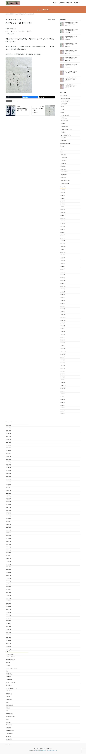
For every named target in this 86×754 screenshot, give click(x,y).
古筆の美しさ (64, 160)
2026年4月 (62, 201)
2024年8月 (62, 257)
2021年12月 (63, 348)
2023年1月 (62, 311)
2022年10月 (63, 320)
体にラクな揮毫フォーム (65, 143)
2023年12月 (63, 280)
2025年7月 (62, 226)
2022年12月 (63, 314)
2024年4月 (62, 269)
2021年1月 (62, 379)
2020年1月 (62, 413)
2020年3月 (62, 408)
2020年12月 (63, 382)
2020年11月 (62, 385)
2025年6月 (62, 229)
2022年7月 (62, 328)
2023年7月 (62, 294)
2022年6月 (62, 331)
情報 (61, 149)
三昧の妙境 (63, 154)
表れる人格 (63, 163)
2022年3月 (62, 340)
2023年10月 (63, 286)
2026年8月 (62, 189)
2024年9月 (62, 255)
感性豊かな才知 (64, 126)
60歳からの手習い (64, 95)
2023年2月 (62, 308)
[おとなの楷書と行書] (10, 110)
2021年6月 (62, 365)
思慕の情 (63, 123)
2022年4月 (62, 337)
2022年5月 (62, 334)
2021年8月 (62, 359)
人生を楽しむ (64, 157)
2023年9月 (62, 289)
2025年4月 (62, 235)
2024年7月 (62, 260)
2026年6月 (62, 195)
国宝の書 (62, 146)
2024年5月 (62, 266)
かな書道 (62, 112)
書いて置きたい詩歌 (65, 180)
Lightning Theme (42, 750)
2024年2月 (62, 274)
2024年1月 (62, 277)
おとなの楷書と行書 (65, 101)
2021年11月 (62, 351)
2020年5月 (62, 402)
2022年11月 (62, 317)
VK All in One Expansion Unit (52, 750)
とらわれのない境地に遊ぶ (66, 129)
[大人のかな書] (50, 110)
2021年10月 (63, 354)
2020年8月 (62, 394)
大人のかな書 (51, 19)
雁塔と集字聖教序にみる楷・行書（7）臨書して (22, 110)
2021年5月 (62, 368)
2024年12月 (63, 246)
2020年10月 (63, 388)
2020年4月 (62, 405)
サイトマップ (9, 744)
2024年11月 (62, 249)
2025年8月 (62, 223)
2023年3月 (62, 306)
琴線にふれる (63, 169)
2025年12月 (63, 212)
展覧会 (62, 109)
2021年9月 (62, 357)
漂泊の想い (62, 166)
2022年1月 (62, 345)
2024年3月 (62, 272)
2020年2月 (62, 410)
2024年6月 (62, 263)
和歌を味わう (64, 118)
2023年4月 (62, 303)
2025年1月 (62, 243)
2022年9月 (62, 323)
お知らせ (62, 106)
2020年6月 (62, 399)
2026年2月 (62, 206)
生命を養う (63, 137)
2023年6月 (62, 297)
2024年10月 (63, 252)
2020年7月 (62, 396)
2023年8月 (62, 291)
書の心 (61, 152)
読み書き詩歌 (63, 177)
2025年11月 (62, 215)
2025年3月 (62, 238)
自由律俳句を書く (65, 183)
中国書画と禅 (64, 174)
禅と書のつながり (64, 171)
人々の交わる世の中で (66, 135)
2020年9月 (62, 391)
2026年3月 (62, 203)
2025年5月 (62, 232)
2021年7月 (62, 362)
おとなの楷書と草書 (65, 98)
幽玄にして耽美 (64, 120)
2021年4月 (62, 371)
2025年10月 (63, 218)
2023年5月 (62, 300)
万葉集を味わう (63, 140)
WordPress (36, 750)
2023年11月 (62, 283)
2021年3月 (62, 374)
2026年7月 (62, 192)
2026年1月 (62, 209)
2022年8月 (62, 325)
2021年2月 (62, 376)
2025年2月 (62, 240)
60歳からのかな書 (65, 115)
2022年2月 (62, 342)
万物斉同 (63, 132)
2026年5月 (62, 198)
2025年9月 (62, 221)
